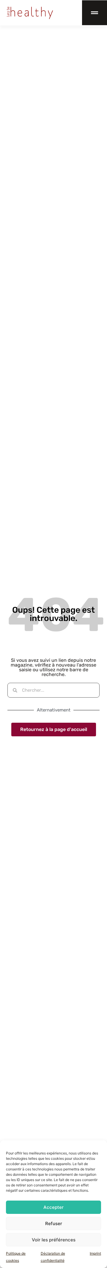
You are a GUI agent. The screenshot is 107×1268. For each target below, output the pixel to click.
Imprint (95, 1253)
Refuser (53, 1223)
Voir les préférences (53, 1240)
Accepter (53, 1207)
